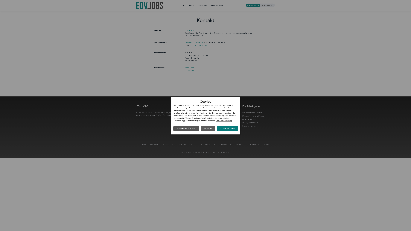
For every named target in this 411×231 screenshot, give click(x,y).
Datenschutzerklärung (224, 121)
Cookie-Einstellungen (186, 128)
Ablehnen (208, 128)
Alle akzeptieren (227, 128)
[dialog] (205, 115)
